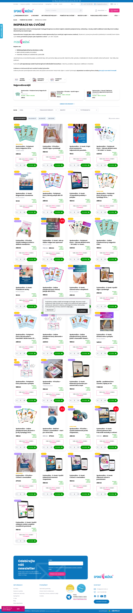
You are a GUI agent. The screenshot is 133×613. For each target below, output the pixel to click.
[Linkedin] (105, 596)
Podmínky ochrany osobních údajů (48, 593)
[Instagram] (98, 596)
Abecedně (51, 118)
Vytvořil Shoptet (103, 611)
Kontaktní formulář (101, 601)
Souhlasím (82, 311)
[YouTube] (101, 596)
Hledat (80, 10)
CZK (115, 4)
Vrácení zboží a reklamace (46, 591)
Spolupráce (48, 4)
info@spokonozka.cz (102, 589)
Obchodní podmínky (45, 588)
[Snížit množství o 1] (16, 165)
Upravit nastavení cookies (53, 611)
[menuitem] (21, 15)
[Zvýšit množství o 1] (24, 165)
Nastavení (50, 310)
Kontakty (15, 4)
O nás (55, 4)
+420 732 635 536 (101, 592)
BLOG (60, 4)
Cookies (41, 596)
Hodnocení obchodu (37, 4)
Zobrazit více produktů (66, 103)
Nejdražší (42, 118)
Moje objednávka (18, 603)
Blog (14, 601)
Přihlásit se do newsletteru (57, 574)
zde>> (72, 307)
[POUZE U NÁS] (53, 134)
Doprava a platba (25, 4)
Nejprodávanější (20, 118)
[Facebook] (95, 596)
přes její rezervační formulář (107, 70)
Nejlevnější (32, 118)
